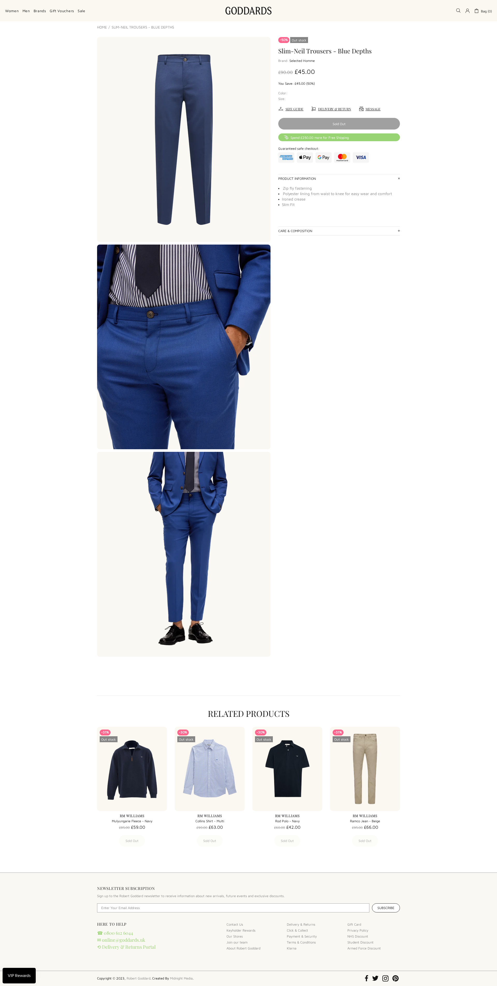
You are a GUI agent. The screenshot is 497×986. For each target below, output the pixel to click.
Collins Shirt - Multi (209, 821)
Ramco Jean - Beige (365, 821)
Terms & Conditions (301, 942)
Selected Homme (302, 61)
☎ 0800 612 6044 (115, 933)
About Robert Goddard (243, 948)
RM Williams (132, 815)
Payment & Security (302, 936)
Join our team (236, 942)
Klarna (291, 948)
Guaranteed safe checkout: (298, 148)
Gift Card (354, 924)
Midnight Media (181, 978)
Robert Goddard (248, 10)
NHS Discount (357, 936)
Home (102, 27)
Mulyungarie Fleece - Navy (132, 821)
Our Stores (234, 936)
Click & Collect (297, 930)
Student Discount (360, 942)
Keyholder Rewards (240, 930)
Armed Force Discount (364, 948)
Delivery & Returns (301, 924)
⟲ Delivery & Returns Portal (126, 947)
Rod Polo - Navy (287, 821)
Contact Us (234, 924)
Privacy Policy (357, 930)
